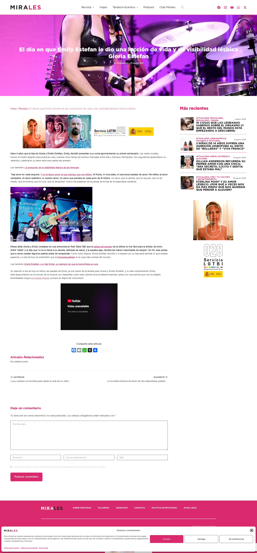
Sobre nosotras (82, 508)
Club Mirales (167, 7)
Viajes (103, 7)
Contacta (139, 508)
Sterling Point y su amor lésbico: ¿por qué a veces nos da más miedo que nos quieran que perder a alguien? (220, 185)
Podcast (148, 7)
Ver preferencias (236, 539)
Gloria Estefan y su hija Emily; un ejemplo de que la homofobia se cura (61, 264)
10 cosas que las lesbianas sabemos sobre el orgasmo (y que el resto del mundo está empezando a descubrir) (220, 126)
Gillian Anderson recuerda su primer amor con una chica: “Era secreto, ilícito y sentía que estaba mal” (220, 165)
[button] (251, 530)
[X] (89, 350)
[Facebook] (218, 7)
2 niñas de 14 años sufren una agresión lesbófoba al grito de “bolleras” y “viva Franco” (220, 146)
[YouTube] (232, 7)
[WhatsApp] (238, 7)
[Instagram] (225, 7)
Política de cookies (11, 548)
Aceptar (166, 539)
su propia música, (40, 278)
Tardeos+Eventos (124, 7)
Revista (86, 7)
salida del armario (103, 247)
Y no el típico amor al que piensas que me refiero (66, 175)
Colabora (103, 508)
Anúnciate (122, 508)
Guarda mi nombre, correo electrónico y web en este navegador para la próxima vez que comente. (59, 467)
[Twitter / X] (245, 7)
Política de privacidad (28, 548)
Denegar (201, 539)
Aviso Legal (43, 548)
